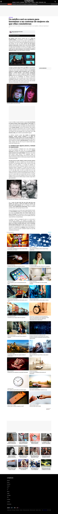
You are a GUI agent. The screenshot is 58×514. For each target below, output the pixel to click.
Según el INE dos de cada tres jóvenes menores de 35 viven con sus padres (23, 456)
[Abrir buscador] (55, 1)
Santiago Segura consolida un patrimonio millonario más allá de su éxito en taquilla (46, 456)
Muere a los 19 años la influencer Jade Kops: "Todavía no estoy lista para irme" (12, 456)
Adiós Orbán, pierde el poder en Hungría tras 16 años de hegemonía (35, 469)
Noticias (14, 2)
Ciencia (26, 2)
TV (30, 2)
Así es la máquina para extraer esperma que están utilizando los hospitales (23, 443)
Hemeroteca (9, 504)
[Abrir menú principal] (1, 1)
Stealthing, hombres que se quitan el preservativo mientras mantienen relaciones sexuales (34, 443)
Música (33, 2)
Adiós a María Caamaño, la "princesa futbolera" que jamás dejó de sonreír (34, 456)
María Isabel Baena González (17, 31)
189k (10, 507)
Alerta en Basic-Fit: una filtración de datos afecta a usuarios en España (12, 469)
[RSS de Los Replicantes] (7, 507)
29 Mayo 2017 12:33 (15, 32)
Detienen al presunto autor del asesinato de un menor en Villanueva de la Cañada (46, 469)
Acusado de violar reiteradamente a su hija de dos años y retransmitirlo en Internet (46, 443)
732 (18, 507)
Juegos (36, 2)
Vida (45, 2)
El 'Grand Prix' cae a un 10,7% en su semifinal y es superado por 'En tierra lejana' (23, 4)
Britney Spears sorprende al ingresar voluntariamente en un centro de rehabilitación (23, 469)
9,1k (16, 507)
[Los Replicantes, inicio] (29, 1)
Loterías (8, 501)
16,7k (13, 507)
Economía (22, 2)
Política (18, 2)
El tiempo (8, 499)
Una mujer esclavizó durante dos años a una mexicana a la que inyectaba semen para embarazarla (11, 443)
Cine (29, 2)
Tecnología (41, 2)
